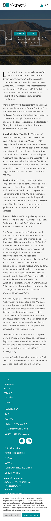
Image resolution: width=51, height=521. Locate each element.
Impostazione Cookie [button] (12, 515)
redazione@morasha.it (14, 493)
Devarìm (20, 33)
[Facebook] (22, 441)
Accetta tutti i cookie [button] (31, 515)
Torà (32, 33)
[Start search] (46, 5)
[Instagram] (29, 441)
